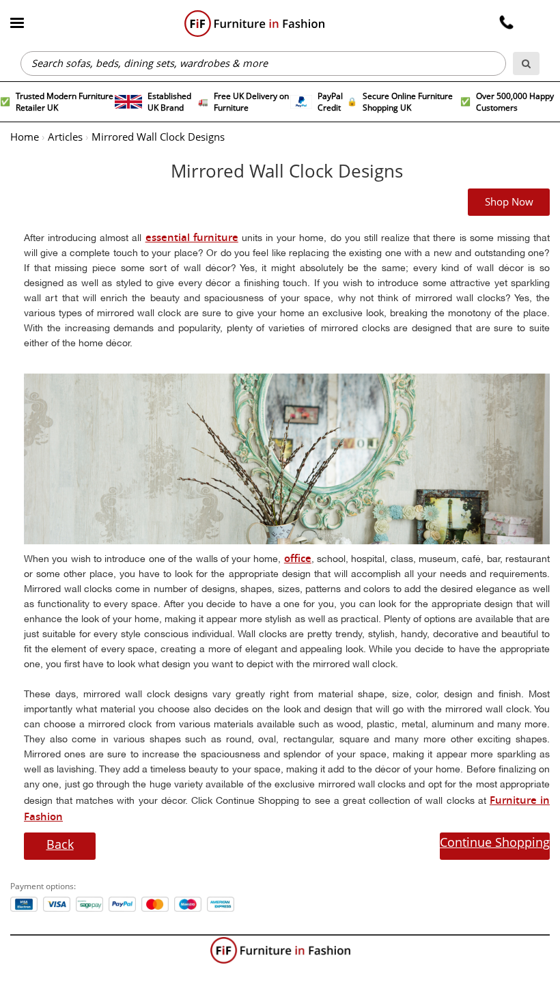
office (297, 558)
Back (60, 844)
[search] (526, 63)
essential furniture (191, 237)
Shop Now (509, 202)
